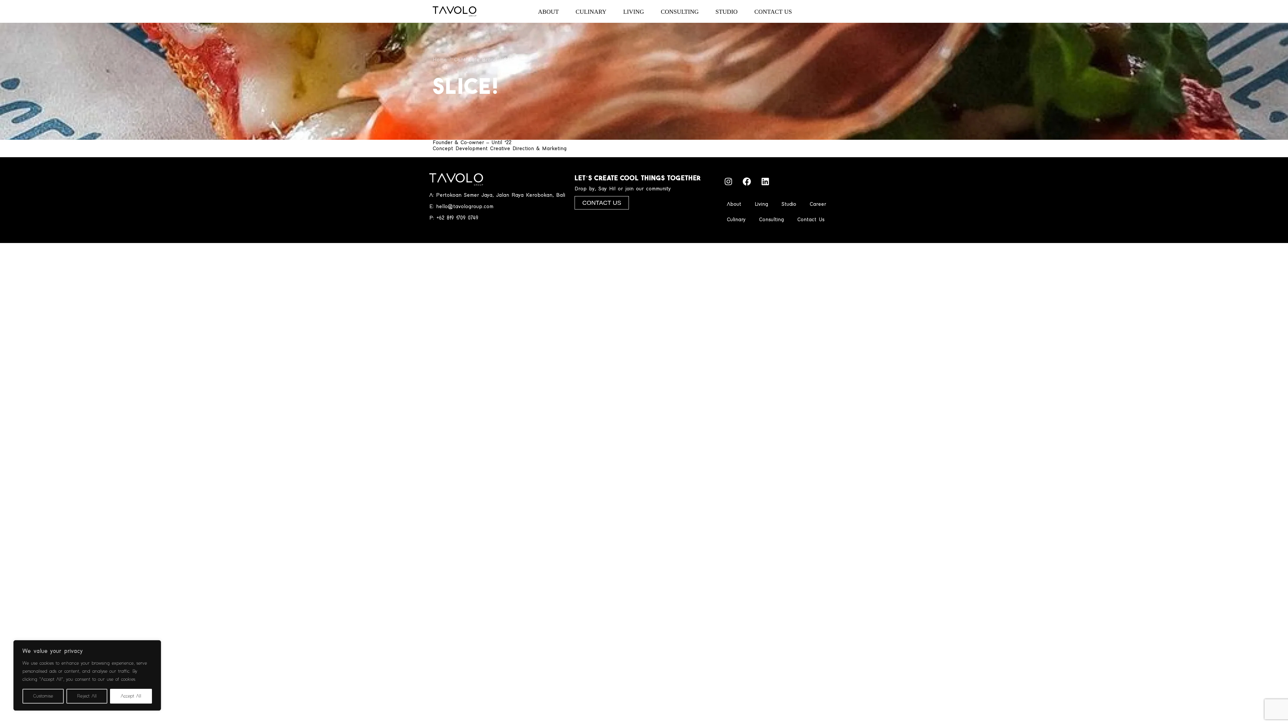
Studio (789, 204)
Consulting (771, 219)
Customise (43, 696)
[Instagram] (728, 181)
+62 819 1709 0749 (457, 218)
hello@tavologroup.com (464, 206)
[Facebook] (747, 181)
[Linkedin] (765, 181)
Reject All (87, 696)
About (734, 204)
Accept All (131, 696)
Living (761, 204)
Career (818, 204)
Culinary (736, 219)
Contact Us (810, 219)
